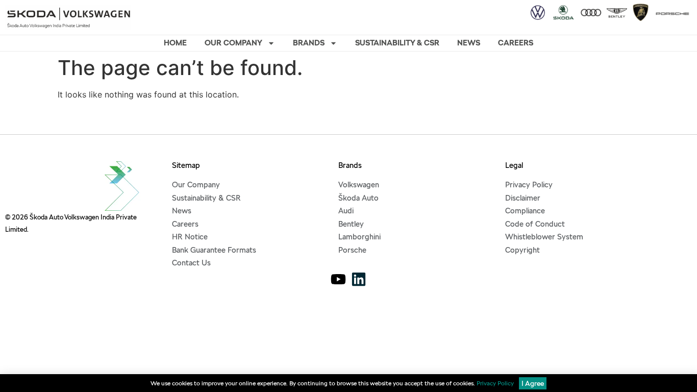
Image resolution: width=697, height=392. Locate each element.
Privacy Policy (495, 383)
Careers (515, 42)
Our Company (233, 42)
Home (175, 42)
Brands (309, 42)
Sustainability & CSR (397, 42)
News (468, 42)
